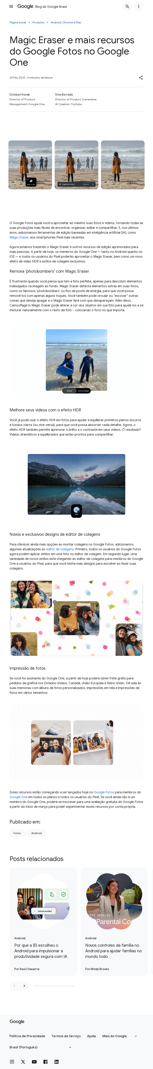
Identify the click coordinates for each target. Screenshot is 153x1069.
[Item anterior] (14, 986)
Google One (18, 797)
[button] (141, 77)
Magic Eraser (19, 237)
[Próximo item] (24, 986)
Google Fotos (104, 792)
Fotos (17, 833)
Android (36, 833)
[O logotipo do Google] (17, 1021)
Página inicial (18, 22)
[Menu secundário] (138, 6)
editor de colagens (60, 549)
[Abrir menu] (11, 6)
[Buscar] (127, 6)
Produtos (38, 22)
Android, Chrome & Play (66, 22)
